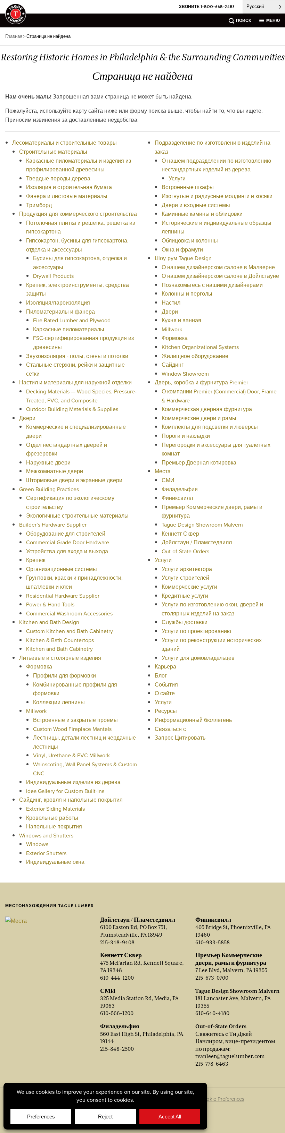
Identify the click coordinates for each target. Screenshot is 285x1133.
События (166, 684)
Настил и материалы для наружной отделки (75, 382)
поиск (243, 20)
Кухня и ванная (181, 320)
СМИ (168, 480)
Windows (37, 844)
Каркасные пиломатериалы (68, 329)
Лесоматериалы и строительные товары (64, 142)
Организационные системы (61, 569)
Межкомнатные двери (54, 471)
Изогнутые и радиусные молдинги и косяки (217, 196)
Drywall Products (53, 276)
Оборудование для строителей (65, 533)
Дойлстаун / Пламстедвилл (197, 542)
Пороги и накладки (186, 436)
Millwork (36, 711)
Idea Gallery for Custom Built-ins (65, 791)
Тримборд (39, 205)
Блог (161, 675)
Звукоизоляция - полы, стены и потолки (77, 356)
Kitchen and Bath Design (49, 622)
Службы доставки (184, 622)
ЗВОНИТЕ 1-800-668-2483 (207, 6)
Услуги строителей (185, 577)
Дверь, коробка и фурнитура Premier (201, 382)
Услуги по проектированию (196, 631)
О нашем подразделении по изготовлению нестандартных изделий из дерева (216, 165)
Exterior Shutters (46, 853)
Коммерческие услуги (189, 586)
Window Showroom (185, 373)
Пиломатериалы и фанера (60, 311)
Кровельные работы (52, 817)
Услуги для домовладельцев (198, 658)
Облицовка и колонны (190, 240)
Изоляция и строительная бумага (69, 187)
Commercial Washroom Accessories (69, 613)
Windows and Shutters (46, 835)
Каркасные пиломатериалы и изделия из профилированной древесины (78, 165)
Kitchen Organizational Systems (200, 347)
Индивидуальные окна (55, 862)
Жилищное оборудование (195, 356)
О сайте (165, 693)
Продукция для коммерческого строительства (78, 214)
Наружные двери (48, 462)
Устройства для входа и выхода (67, 551)
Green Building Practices (49, 489)
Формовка (39, 666)
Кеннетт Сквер (180, 533)
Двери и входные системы (196, 205)
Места (163, 471)
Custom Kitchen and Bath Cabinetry (69, 631)
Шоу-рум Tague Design (183, 258)
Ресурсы (166, 711)
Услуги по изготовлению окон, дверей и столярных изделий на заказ (212, 608)
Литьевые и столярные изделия (60, 658)
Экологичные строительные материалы (77, 515)
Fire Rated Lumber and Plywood (72, 320)
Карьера (165, 666)
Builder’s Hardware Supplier (53, 524)
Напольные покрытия (54, 826)
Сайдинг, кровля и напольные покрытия (71, 799)
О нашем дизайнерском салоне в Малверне (218, 267)
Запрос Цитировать (180, 737)
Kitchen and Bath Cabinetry (59, 649)
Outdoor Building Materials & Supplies (72, 409)
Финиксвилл (177, 498)
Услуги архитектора (187, 569)
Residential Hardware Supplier (62, 595)
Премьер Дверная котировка (199, 462)
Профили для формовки (64, 675)
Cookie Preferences (222, 1099)
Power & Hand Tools (50, 604)
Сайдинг (173, 364)
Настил (171, 302)
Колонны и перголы (187, 293)
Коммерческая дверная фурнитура (207, 409)
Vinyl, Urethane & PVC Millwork (71, 755)
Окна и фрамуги (182, 249)
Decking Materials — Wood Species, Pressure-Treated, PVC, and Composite (81, 395)
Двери (27, 418)
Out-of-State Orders (185, 551)
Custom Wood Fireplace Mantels (72, 729)
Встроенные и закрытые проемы (75, 720)
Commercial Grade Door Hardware (67, 542)
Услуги (177, 178)
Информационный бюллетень (193, 720)
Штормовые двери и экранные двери (74, 480)
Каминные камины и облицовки (202, 214)
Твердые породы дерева (58, 178)
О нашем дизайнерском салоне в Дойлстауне (220, 276)
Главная (13, 36)
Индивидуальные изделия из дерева (73, 782)
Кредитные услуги (185, 595)
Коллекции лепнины (59, 702)
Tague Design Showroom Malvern (202, 524)
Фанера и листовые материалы (66, 196)
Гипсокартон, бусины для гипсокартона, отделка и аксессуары (77, 245)
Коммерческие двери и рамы (199, 418)
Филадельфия (180, 489)
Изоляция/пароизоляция (58, 302)
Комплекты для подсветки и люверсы (210, 427)
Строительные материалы (53, 151)
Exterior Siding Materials (55, 808)
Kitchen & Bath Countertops (60, 640)
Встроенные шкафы (188, 187)
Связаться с (170, 729)
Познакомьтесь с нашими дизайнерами (212, 285)
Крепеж (36, 560)
